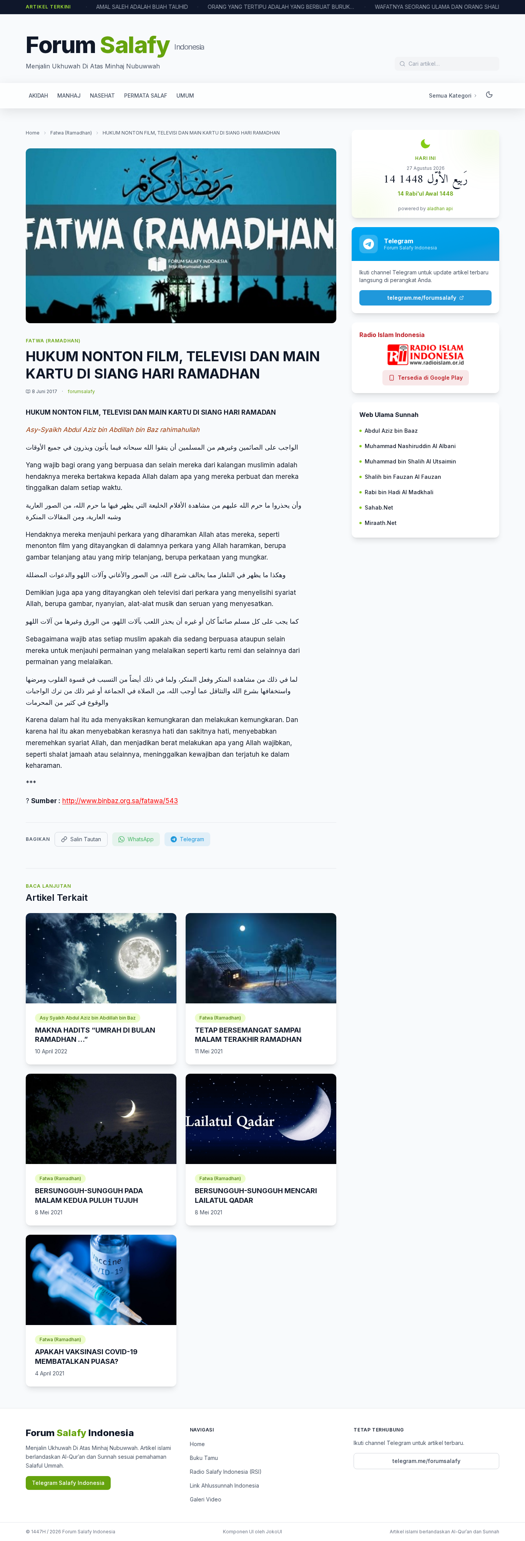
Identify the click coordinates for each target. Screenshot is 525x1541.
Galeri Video (205, 1499)
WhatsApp (141, 839)
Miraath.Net (381, 523)
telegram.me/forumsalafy (421, 297)
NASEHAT (102, 95)
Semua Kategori (450, 95)
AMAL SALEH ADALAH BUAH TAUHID (117, 6)
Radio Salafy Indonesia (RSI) (226, 1471)
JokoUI (274, 1531)
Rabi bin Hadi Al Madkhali (399, 492)
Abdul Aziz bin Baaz (391, 430)
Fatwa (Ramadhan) (71, 133)
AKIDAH (38, 95)
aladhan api (440, 208)
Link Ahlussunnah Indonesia (224, 1485)
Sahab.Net (379, 507)
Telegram (192, 839)
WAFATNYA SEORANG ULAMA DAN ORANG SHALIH (414, 6)
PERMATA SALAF (145, 95)
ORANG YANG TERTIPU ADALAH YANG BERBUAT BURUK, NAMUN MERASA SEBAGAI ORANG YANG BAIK (256, 6)
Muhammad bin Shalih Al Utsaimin (410, 461)
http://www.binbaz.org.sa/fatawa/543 (120, 801)
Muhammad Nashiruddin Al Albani (410, 446)
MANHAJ (69, 95)
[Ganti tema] (489, 96)
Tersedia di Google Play (430, 377)
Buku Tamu (204, 1458)
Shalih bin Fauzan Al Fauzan (403, 476)
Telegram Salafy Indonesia (68, 1483)
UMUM (185, 95)
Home (33, 133)
